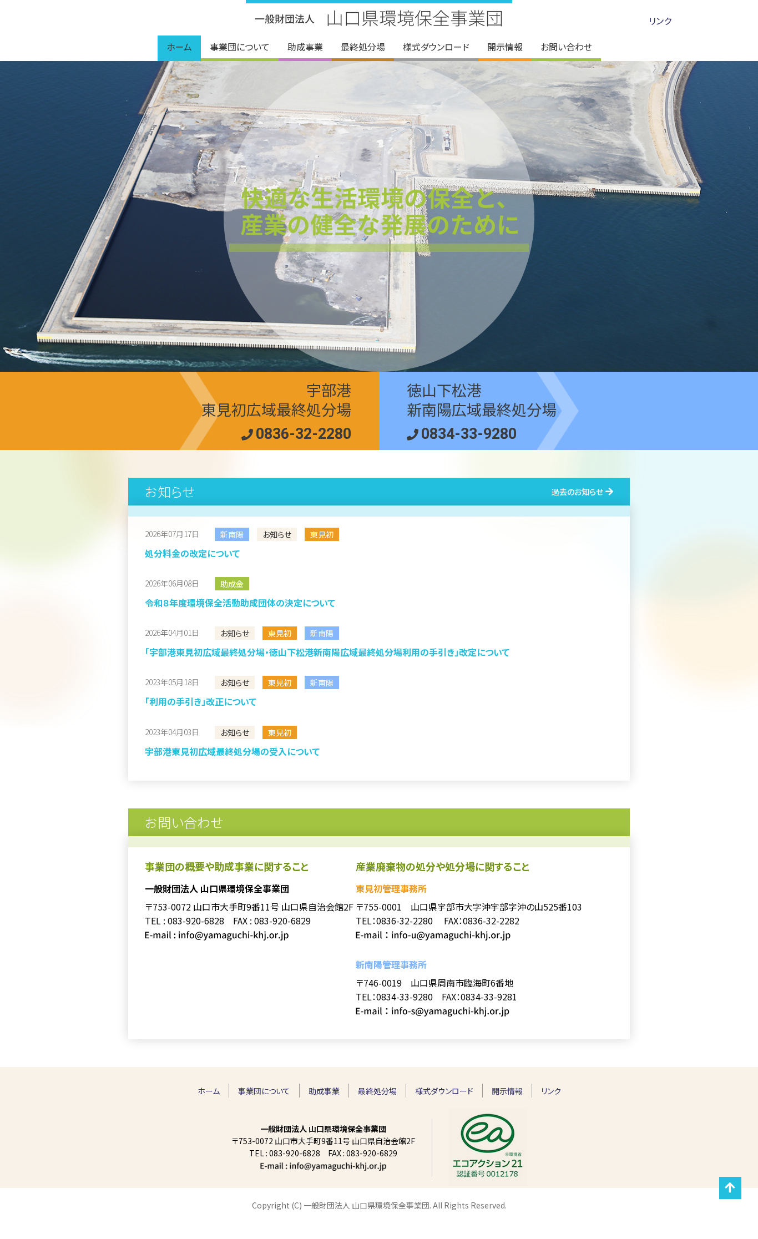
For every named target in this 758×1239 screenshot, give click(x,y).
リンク (660, 20)
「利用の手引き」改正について (200, 701)
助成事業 (324, 1090)
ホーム (209, 1090)
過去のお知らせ (577, 491)
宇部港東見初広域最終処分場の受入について (232, 751)
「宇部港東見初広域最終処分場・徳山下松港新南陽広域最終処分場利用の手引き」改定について (327, 652)
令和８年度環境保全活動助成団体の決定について (240, 602)
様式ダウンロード (444, 1090)
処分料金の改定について (192, 553)
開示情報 (507, 1090)
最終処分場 (377, 1090)
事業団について (264, 1090)
